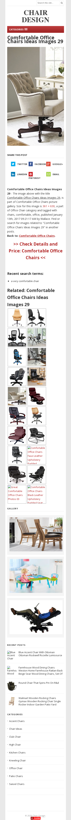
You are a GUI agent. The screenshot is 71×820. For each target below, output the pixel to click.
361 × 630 (49, 206)
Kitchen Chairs (17, 752)
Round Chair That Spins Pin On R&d (39, 682)
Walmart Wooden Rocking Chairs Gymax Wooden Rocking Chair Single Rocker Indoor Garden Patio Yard (40, 701)
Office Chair (16, 768)
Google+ (57, 164)
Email (56, 174)
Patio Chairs (16, 776)
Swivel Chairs (16, 784)
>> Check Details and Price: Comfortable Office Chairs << (35, 251)
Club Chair (15, 736)
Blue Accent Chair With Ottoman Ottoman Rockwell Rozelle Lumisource (40, 654)
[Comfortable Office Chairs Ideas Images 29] (35, 96)
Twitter (22, 164)
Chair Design (39, 815)
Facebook (40, 164)
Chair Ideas (15, 728)
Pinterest (35, 178)
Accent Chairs (17, 721)
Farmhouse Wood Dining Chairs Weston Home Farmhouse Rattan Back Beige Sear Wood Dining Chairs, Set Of (41, 671)
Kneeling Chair (17, 760)
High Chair (15, 744)
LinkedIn (22, 174)
